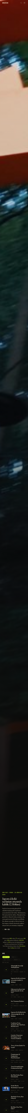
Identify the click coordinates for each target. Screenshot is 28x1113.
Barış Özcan (5, 3)
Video (14, 957)
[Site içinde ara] (21, 3)
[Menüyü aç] (24, 3)
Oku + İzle (6, 929)
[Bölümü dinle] (6, 970)
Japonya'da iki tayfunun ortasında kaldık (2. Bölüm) (12, 901)
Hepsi (6, 957)
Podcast (17, 959)
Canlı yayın (7, 959)
